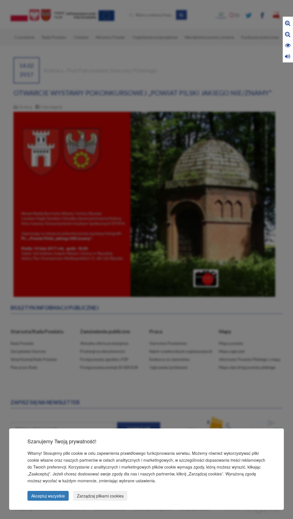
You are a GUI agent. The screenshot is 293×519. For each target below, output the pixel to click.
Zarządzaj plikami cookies (100, 496)
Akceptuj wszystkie (48, 496)
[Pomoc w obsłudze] (287, 56)
